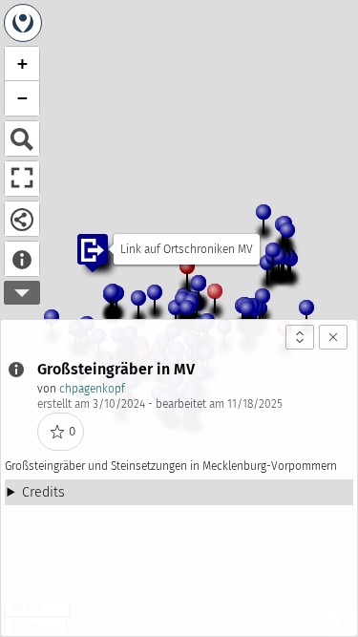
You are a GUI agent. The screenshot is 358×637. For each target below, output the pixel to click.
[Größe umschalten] (299, 337)
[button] (146, 309)
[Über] (22, 259)
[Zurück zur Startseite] (23, 23)
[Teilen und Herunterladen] (22, 219)
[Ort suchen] (22, 138)
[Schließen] (333, 337)
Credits (43, 492)
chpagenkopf (92, 388)
